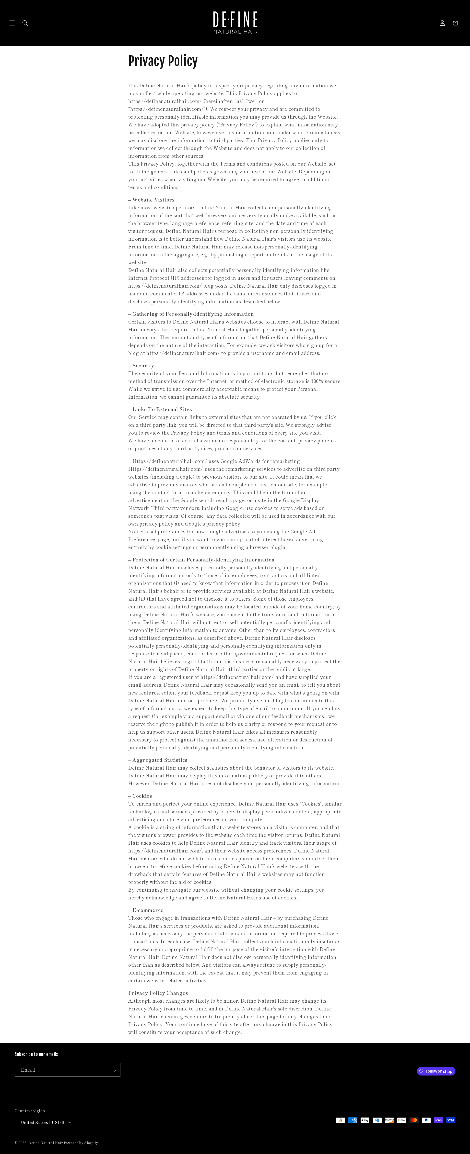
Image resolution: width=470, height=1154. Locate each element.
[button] (12, 23)
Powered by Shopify (81, 1142)
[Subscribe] (113, 1070)
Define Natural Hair (46, 1142)
